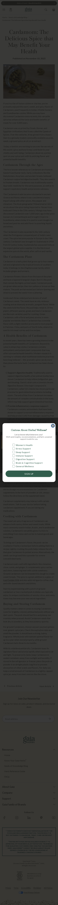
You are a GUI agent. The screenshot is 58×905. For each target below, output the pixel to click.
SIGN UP (29, 473)
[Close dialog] (53, 425)
